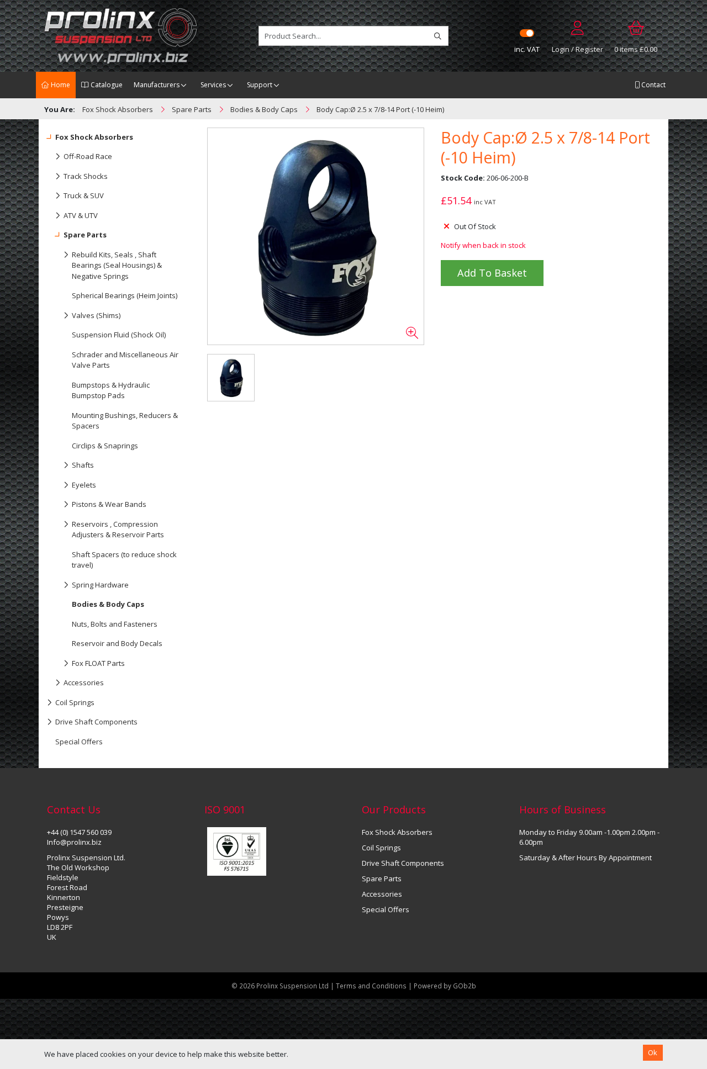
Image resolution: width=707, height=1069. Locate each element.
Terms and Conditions (372, 985)
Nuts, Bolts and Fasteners (114, 624)
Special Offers (79, 742)
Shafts (83, 465)
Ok (652, 1052)
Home (59, 84)
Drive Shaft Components (96, 722)
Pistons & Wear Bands (109, 504)
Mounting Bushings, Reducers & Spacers (125, 420)
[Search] (438, 36)
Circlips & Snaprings (105, 446)
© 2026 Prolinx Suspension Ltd (280, 985)
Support (259, 84)
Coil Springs (74, 702)
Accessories (84, 682)
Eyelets (84, 485)
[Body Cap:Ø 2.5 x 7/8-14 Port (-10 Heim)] (315, 236)
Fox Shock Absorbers (94, 137)
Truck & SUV (84, 195)
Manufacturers (157, 84)
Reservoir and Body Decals (117, 643)
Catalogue (106, 84)
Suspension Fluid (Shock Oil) (119, 335)
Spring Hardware (100, 585)
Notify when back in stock (483, 245)
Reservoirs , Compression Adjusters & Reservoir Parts (118, 529)
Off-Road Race (88, 156)
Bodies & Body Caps (108, 604)
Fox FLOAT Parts (98, 663)
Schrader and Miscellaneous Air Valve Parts (125, 360)
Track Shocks (86, 176)
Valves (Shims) (96, 315)
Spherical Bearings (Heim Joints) (124, 295)
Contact (653, 84)
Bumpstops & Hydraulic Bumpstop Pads (111, 390)
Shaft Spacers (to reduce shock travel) (124, 559)
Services (213, 84)
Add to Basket (492, 272)
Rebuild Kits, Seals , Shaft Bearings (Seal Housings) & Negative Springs (117, 265)
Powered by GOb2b (445, 985)
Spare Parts (85, 235)
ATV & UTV (81, 215)
